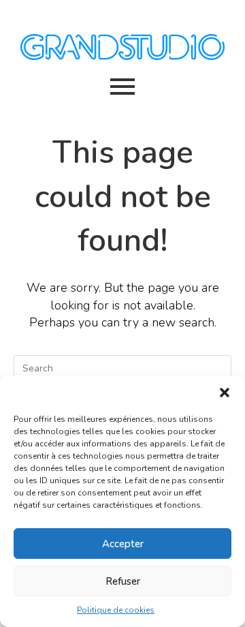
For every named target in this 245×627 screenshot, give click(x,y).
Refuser (122, 581)
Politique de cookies (115, 610)
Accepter (123, 544)
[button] (224, 392)
